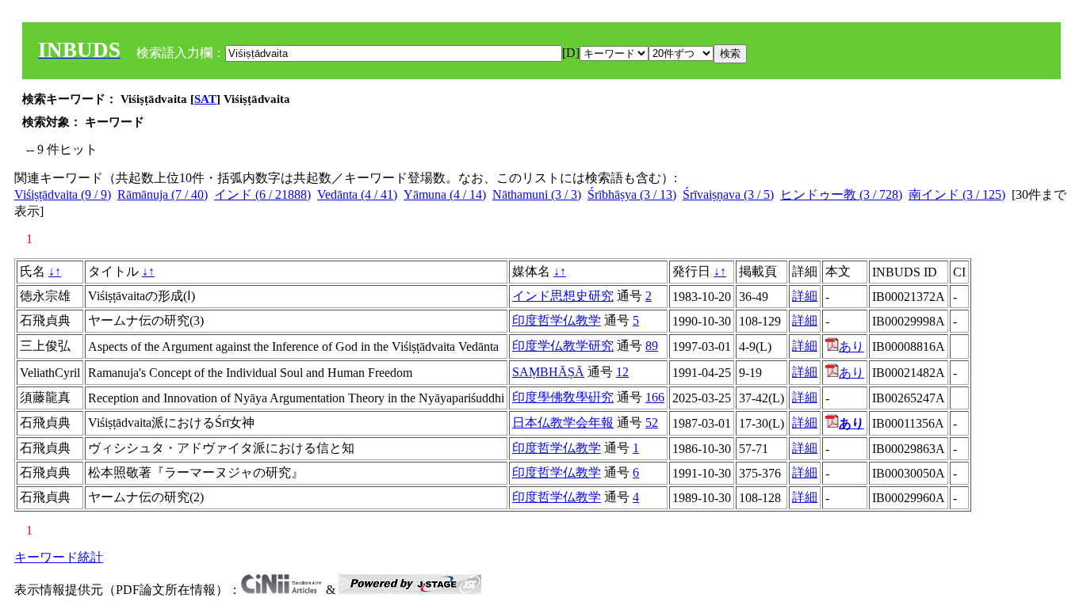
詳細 (804, 296)
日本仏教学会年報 (563, 422)
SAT (205, 99)
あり (851, 346)
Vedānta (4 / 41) (357, 194)
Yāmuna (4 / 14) (445, 194)
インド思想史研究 (563, 296)
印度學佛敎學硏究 (563, 397)
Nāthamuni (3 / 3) (536, 194)
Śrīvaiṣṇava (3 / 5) (728, 194)
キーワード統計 (58, 557)
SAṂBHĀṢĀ (548, 372)
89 (651, 345)
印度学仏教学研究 (563, 345)
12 (622, 372)
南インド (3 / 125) (957, 194)
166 (654, 397)
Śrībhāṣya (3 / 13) (631, 194)
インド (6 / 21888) (262, 194)
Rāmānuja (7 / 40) (162, 194)
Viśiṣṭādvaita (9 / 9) (62, 194)
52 (651, 422)
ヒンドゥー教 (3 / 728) (841, 194)
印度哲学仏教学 (556, 320)
